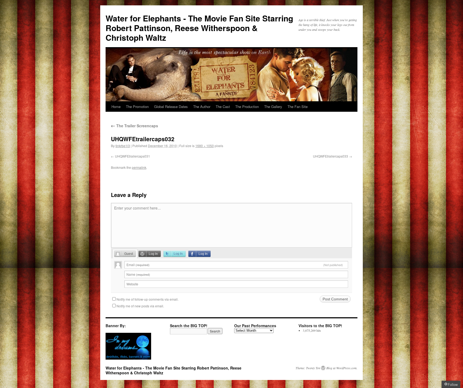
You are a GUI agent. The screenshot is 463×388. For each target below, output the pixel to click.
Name (138, 274)
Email (234, 264)
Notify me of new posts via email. (140, 306)
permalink (139, 167)
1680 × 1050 (204, 145)
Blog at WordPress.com (341, 368)
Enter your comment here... (137, 208)
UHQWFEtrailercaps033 (330, 156)
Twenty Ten (313, 368)
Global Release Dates (171, 106)
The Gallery (273, 106)
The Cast (223, 106)
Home (116, 106)
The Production (247, 106)
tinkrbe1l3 (122, 145)
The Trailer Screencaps (134, 125)
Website (132, 284)
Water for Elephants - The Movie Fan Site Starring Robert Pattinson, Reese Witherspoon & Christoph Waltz (199, 27)
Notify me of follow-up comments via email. (147, 299)
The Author (201, 106)
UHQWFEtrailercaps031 (132, 156)
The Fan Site (297, 106)
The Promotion (137, 106)
